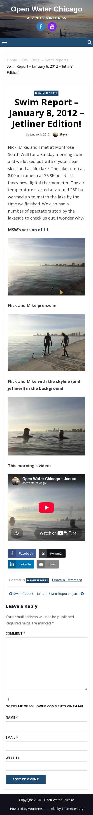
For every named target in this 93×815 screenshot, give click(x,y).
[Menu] (4, 42)
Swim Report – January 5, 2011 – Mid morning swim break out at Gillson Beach (28, 593)
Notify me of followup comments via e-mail (45, 706)
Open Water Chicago (46, 9)
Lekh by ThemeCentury (66, 808)
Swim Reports (47, 93)
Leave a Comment (67, 579)
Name (12, 717)
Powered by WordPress (27, 808)
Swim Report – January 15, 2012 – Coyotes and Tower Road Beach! (66, 593)
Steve (63, 134)
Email (12, 737)
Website (12, 757)
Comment (15, 633)
